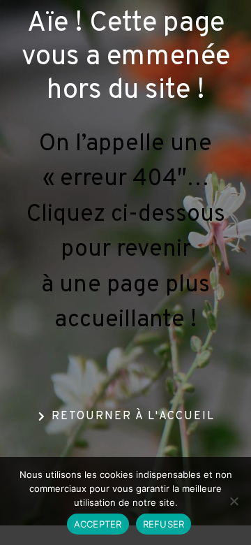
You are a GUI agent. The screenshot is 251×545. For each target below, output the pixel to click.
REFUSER (164, 524)
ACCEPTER (98, 524)
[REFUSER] (234, 501)
